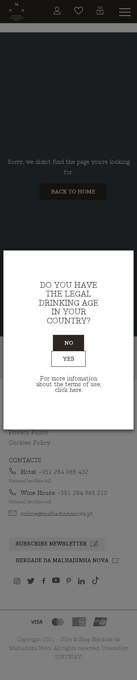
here (75, 390)
